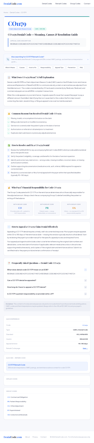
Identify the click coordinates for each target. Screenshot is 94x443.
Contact (87, 4)
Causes (22, 67)
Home (6, 12)
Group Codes (75, 4)
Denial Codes (47, 4)
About (27, 437)
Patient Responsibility (16, 401)
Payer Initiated (13, 410)
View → (85, 348)
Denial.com (13, 3)
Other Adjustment (15, 406)
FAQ (81, 67)
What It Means (10, 67)
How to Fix (32, 67)
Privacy (35, 437)
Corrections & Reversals (17, 415)
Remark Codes (61, 4)
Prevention (72, 67)
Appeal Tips (59, 67)
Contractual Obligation (17, 397)
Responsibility (46, 67)
